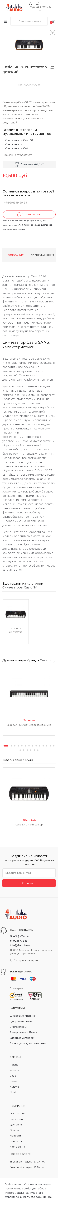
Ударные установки (22, 1037)
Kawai (13, 1081)
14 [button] (53, 746)
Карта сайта (17, 1146)
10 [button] (39, 746)
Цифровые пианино (23, 1015)
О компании (17, 1113)
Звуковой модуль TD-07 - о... (27, 1167)
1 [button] (6, 746)
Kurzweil (15, 1086)
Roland (14, 1064)
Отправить (29, 883)
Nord (13, 1092)
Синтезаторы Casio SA (19, 140)
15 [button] (20, 750)
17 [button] (27, 750)
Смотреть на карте (26, 960)
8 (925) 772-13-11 (20, 940)
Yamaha (14, 1070)
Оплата (14, 1130)
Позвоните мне (31, 214)
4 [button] (18, 746)
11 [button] (43, 746)
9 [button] (36, 746)
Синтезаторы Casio (17, 148)
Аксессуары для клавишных (28, 1043)
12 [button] (46, 746)
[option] (15, 621)
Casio (44, 660)
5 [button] (22, 746)
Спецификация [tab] (42, 255)
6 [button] (25, 746)
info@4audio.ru (20, 945)
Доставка (16, 1124)
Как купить (16, 1119)
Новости (15, 1135)
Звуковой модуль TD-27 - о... (27, 1161)
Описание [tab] (16, 255)
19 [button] (34, 750)
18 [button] (30, 750)
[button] (53, 33)
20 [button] (38, 750)
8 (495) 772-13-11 (20, 936)
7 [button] (29, 746)
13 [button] (50, 746)
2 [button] (11, 746)
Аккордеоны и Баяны (23, 1032)
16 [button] (23, 750)
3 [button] (14, 746)
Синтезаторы (14, 144)
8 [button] (32, 746)
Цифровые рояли (21, 1021)
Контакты (16, 1141)
